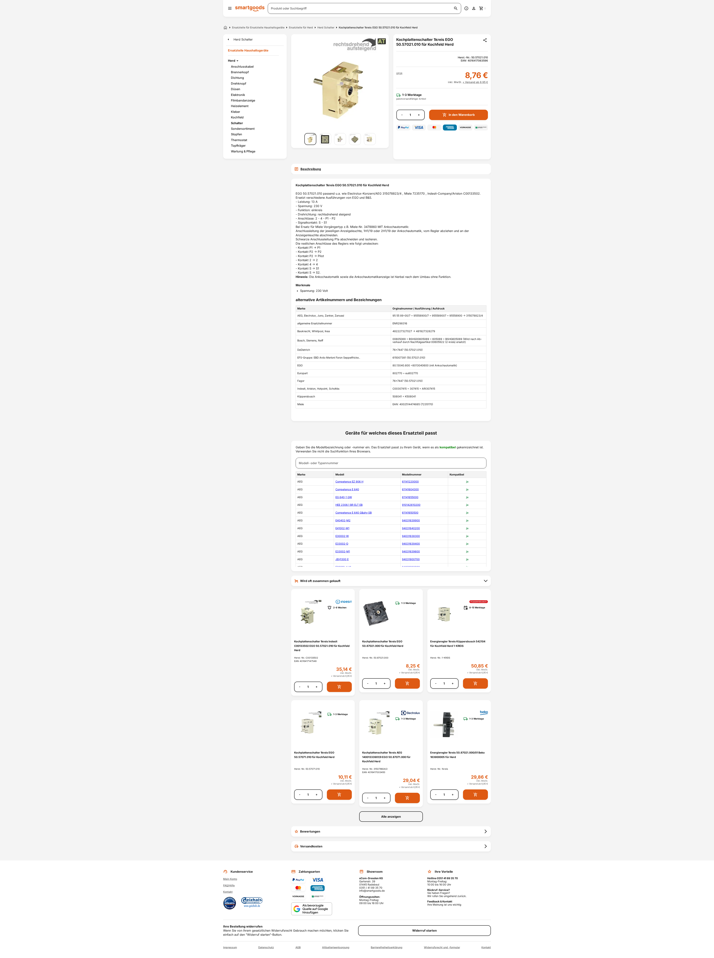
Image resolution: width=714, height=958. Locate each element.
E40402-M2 (342, 520)
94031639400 (411, 543)
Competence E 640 (347, 489)
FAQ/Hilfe (229, 885)
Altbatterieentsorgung (335, 947)
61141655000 (410, 497)
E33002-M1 (342, 551)
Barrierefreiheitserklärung (386, 947)
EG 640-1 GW (343, 497)
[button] (399, 73)
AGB (298, 947)
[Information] (466, 8)
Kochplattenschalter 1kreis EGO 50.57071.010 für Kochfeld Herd (314, 754)
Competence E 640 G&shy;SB (353, 512)
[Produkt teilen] (485, 40)
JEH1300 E (342, 559)
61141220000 (410, 481)
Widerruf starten (424, 930)
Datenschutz (266, 947)
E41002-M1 (342, 528)
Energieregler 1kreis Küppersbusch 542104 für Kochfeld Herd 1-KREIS (457, 643)
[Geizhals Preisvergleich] (252, 903)
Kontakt (228, 891)
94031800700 (411, 559)
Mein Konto (230, 878)
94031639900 (411, 520)
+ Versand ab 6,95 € (475, 82)
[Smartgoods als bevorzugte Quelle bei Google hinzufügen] (311, 908)
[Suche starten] (456, 8)
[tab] (391, 169)
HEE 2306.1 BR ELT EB (349, 504)
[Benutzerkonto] (474, 8)
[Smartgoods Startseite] (250, 8)
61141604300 (410, 489)
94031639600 (411, 551)
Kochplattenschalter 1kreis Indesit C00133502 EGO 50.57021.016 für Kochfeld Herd (322, 646)
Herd (231, 60)
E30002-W (342, 536)
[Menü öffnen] (230, 8)
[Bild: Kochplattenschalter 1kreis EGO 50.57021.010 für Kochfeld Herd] (310, 139)
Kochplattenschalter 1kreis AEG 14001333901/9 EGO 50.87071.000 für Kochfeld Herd (386, 757)
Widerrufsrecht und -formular (442, 947)
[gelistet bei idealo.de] (229, 903)
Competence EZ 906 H (349, 481)
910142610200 (411, 504)
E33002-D (341, 543)
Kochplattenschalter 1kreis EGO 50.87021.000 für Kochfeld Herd (382, 643)
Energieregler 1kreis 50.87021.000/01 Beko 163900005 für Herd (457, 754)
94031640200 (411, 528)
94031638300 (411, 536)
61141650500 (410, 512)
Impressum (230, 947)
